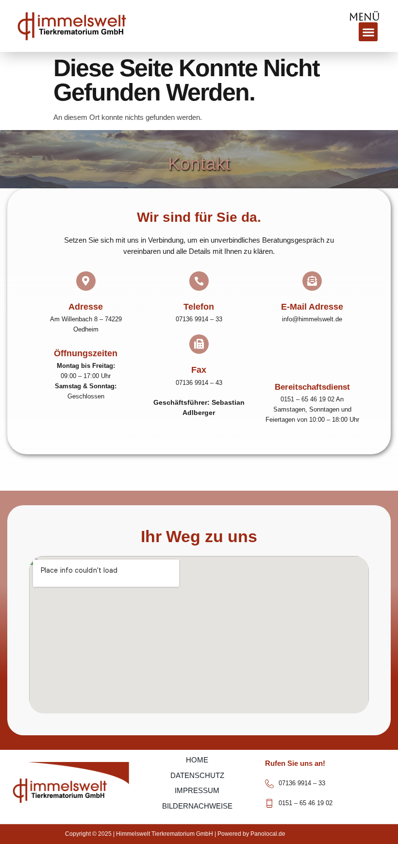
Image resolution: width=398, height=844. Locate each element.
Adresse (85, 307)
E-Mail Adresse (312, 307)
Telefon (198, 307)
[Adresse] (86, 281)
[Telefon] (199, 281)
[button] (368, 31)
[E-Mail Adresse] (312, 281)
